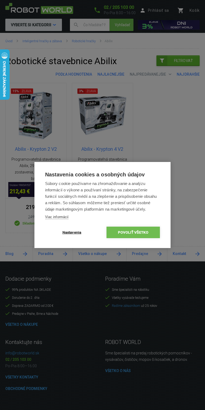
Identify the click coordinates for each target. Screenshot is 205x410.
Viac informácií (57, 217)
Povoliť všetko (133, 232)
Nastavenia (71, 232)
